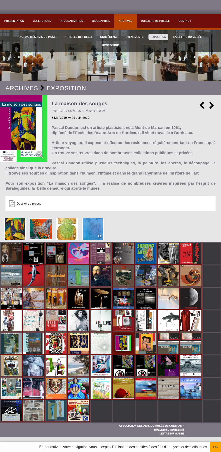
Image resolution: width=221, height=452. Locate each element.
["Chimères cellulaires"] (56, 366)
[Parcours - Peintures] (34, 276)
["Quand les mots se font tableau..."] (101, 343)
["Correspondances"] (101, 321)
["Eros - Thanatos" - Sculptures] (56, 276)
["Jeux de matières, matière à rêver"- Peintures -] (34, 298)
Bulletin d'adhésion (169, 429)
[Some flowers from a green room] (79, 253)
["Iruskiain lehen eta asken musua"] (34, 366)
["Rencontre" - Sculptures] (169, 276)
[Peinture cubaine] (79, 343)
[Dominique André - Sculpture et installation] (146, 366)
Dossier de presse (29, 203)
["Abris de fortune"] (146, 321)
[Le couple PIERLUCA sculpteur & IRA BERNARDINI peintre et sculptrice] (79, 411)
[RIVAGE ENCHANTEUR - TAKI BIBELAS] (124, 388)
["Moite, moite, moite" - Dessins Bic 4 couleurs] (11, 321)
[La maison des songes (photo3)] (41, 229)
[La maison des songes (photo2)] (15, 229)
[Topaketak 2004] (34, 253)
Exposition (158, 36)
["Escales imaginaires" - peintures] (56, 298)
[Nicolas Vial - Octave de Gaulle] (11, 366)
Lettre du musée (171, 433)
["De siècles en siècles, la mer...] (34, 321)
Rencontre (110, 45)
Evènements (135, 36)
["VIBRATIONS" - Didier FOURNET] (191, 388)
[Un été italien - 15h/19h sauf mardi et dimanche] (146, 343)
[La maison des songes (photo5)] (93, 229)
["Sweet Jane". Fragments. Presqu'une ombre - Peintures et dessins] (79, 321)
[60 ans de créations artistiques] (169, 253)
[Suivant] (212, 107)
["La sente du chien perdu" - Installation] (169, 298)
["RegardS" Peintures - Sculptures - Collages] (11, 298)
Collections (42, 20)
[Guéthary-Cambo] (11, 253)
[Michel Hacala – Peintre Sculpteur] (79, 388)
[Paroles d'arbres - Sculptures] (191, 253)
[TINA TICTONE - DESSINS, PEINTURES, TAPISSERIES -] (169, 388)
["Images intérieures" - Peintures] (124, 298)
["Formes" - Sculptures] (101, 298)
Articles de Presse (79, 36)
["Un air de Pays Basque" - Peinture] (56, 321)
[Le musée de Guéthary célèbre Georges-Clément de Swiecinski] (34, 411)
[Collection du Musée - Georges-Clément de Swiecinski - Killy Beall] (56, 411)
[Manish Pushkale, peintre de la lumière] (34, 343)
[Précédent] (202, 107)
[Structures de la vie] (191, 321)
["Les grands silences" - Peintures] (79, 276)
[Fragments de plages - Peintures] (11, 276)
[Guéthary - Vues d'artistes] (101, 388)
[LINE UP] (79, 366)
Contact (184, 20)
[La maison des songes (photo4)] (67, 229)
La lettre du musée (187, 36)
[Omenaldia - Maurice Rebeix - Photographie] (191, 366)
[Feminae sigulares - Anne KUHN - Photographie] (169, 366)
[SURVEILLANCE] (34, 388)
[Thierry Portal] (191, 343)
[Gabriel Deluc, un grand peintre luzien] (11, 343)
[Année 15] (56, 388)
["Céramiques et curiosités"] (191, 276)
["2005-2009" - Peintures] (146, 276)
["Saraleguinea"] (101, 276)
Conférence (109, 36)
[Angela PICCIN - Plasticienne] (124, 366)
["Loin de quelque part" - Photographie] (191, 298)
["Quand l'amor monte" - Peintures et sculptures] (124, 276)
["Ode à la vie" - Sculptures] (79, 298)
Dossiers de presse (155, 20)
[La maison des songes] (23, 128)
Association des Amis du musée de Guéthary (151, 425)
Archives (125, 20)
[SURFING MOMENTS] (56, 343)
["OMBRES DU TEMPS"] (169, 321)
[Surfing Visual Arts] (146, 253)
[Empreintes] (101, 253)
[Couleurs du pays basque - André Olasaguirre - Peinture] (101, 366)
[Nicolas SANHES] (11, 411)
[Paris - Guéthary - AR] (124, 253)
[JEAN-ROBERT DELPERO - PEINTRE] (146, 388)
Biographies (101, 20)
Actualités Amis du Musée (38, 36)
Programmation (71, 20)
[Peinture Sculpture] (56, 253)
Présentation (14, 20)
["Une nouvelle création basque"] (124, 321)
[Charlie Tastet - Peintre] (169, 343)
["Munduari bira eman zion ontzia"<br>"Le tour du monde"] (11, 388)
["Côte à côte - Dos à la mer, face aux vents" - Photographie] (146, 298)
